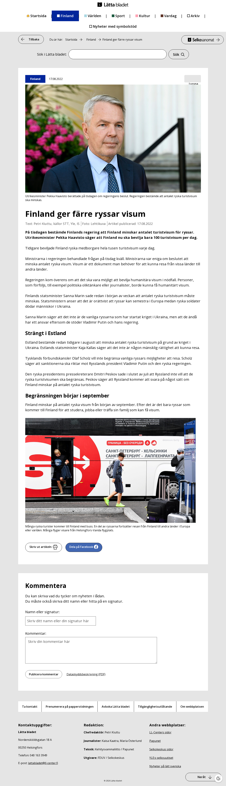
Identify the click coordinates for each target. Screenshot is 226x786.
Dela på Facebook (81, 547)
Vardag (170, 15)
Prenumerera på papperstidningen (70, 707)
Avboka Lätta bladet (116, 707)
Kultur (144, 15)
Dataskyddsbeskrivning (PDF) (86, 674)
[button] (192, 79)
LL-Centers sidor (160, 732)
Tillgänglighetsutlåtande (155, 707)
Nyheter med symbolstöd (115, 26)
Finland (67, 15)
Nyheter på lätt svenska (165, 766)
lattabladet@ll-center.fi (43, 763)
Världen (94, 15)
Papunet (155, 741)
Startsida (38, 15)
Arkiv (195, 15)
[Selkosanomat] (202, 39)
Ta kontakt (29, 707)
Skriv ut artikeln (40, 547)
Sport (120, 15)
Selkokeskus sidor (161, 749)
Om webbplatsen (192, 707)
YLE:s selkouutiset (161, 758)
